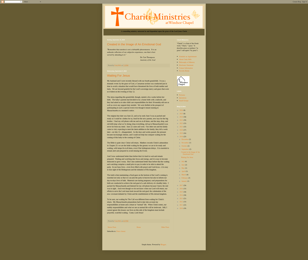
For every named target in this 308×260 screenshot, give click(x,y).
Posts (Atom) (120, 231)
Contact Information (186, 68)
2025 (181, 113)
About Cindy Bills (185, 59)
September (185, 149)
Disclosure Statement (186, 65)
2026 (181, 110)
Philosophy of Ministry (187, 62)
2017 (181, 185)
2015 (181, 192)
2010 (181, 208)
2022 (181, 123)
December (185, 139)
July (183, 161)
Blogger (163, 244)
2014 (181, 195)
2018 (181, 136)
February (185, 178)
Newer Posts (112, 227)
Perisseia (182, 95)
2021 (181, 126)
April (184, 171)
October (184, 146)
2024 (181, 117)
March (184, 174)
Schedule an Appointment (188, 56)
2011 (181, 205)
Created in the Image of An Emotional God (134, 44)
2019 (181, 133)
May (183, 168)
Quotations (182, 98)
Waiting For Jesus (118, 75)
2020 (181, 130)
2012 (181, 201)
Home (139, 227)
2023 (181, 120)
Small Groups (183, 100)
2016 (181, 188)
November (185, 142)
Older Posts (165, 227)
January (184, 181)
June (183, 165)
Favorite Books (184, 71)
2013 (181, 198)
